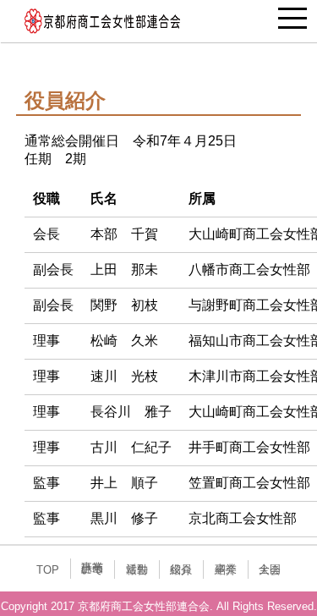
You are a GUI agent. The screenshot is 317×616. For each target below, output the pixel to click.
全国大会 (270, 569)
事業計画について (92, 568)
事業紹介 (226, 569)
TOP (47, 570)
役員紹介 (181, 569)
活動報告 (137, 569)
